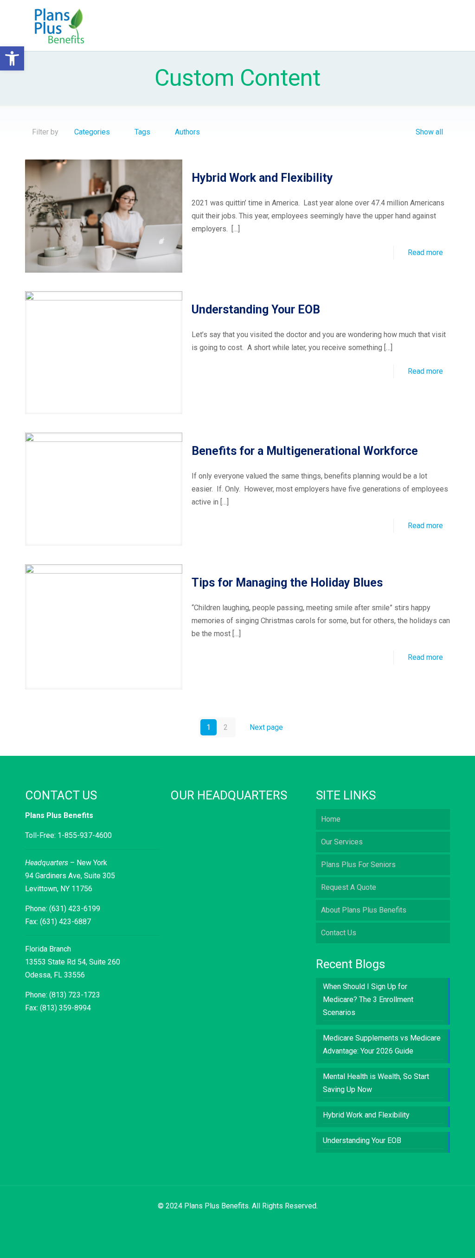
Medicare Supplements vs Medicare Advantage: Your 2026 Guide (382, 1044)
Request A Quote (348, 887)
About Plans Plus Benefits (363, 910)
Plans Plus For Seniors (358, 864)
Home (330, 819)
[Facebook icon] (232, 1224)
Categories (92, 132)
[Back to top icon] (430, 1239)
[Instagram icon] (242, 1224)
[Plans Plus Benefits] (59, 25)
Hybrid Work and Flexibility (262, 178)
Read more (425, 252)
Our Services (342, 841)
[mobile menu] (435, 25)
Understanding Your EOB (256, 309)
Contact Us (338, 932)
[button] (12, 58)
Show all (429, 132)
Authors (187, 132)
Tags (142, 132)
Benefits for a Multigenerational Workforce (305, 451)
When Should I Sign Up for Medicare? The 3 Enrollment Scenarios (368, 999)
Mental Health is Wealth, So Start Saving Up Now (376, 1083)
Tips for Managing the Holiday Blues (287, 582)
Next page (266, 727)
